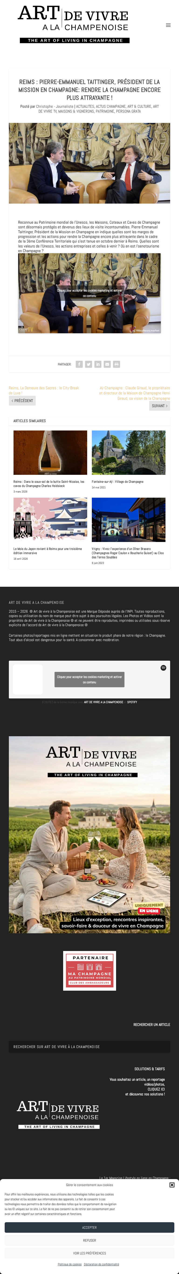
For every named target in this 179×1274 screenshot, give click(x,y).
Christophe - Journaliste (54, 106)
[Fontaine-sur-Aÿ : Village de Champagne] (128, 452)
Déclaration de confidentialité (101, 1264)
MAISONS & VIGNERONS (76, 111)
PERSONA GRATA (128, 111)
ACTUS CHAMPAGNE (111, 106)
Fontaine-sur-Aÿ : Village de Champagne (117, 481)
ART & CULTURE (139, 106)
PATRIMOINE (105, 111)
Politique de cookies (70, 1264)
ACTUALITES (85, 106)
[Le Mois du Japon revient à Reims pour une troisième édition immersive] (50, 520)
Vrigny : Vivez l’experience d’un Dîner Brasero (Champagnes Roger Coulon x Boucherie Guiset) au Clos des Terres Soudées (128, 553)
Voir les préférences (89, 1253)
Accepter (89, 1227)
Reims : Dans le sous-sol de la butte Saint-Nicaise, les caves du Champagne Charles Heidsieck (49, 483)
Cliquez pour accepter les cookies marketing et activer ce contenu (89, 293)
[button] (172, 1185)
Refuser (89, 1240)
